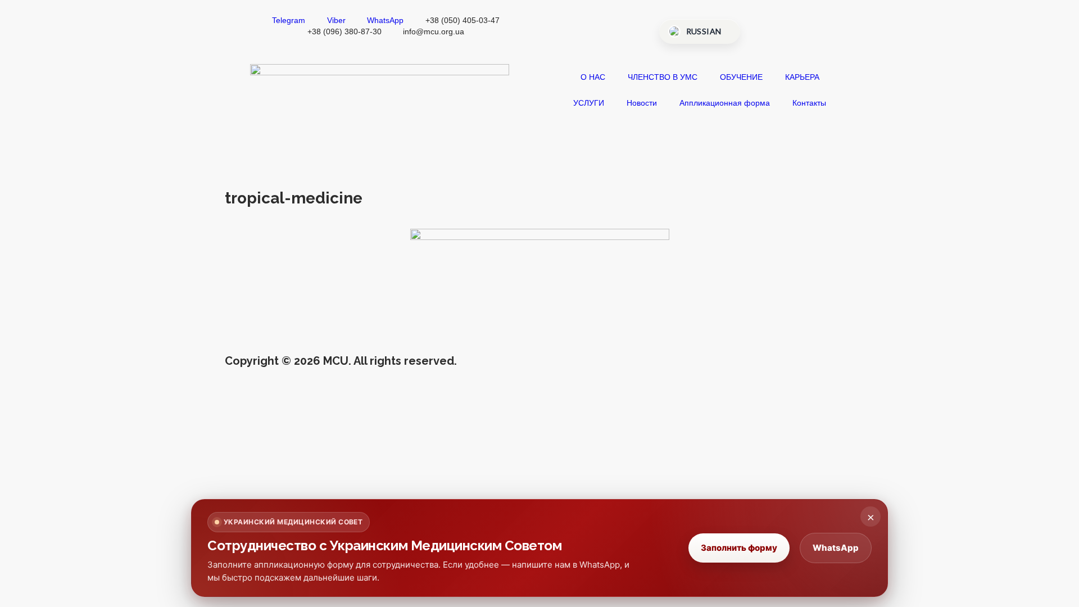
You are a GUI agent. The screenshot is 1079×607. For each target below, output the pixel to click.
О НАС (593, 77)
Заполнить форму (739, 547)
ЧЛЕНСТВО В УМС (662, 77)
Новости (642, 102)
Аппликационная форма (724, 102)
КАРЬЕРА (802, 77)
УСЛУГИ (588, 102)
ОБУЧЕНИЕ (741, 77)
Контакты (809, 102)
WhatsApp (836, 547)
